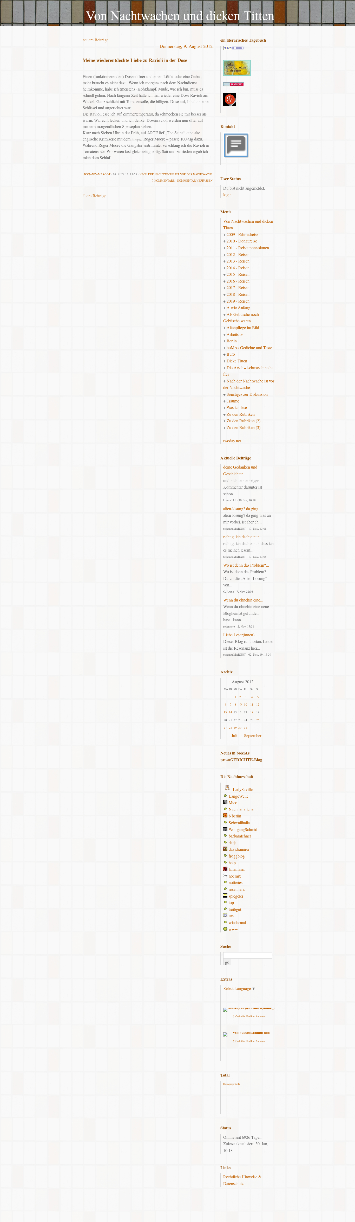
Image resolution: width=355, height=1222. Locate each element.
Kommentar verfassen (195, 180)
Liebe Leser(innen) (238, 634)
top (231, 902)
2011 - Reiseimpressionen (248, 247)
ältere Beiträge (94, 195)
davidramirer (239, 849)
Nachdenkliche (241, 809)
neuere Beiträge (95, 39)
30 (239, 728)
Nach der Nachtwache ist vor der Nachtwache (176, 174)
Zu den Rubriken (241, 414)
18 (251, 712)
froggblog (237, 856)
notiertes (235, 882)
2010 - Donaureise (242, 241)
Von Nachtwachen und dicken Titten (180, 15)
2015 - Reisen (238, 274)
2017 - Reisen (238, 287)
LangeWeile (238, 796)
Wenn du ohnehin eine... (243, 600)
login (227, 194)
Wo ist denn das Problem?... (246, 565)
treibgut (235, 909)
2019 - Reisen (238, 301)
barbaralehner (240, 836)
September (252, 735)
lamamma (237, 869)
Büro (231, 354)
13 (225, 712)
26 (257, 720)
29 (235, 728)
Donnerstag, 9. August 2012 (186, 46)
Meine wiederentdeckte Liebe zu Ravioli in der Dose (135, 60)
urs (231, 915)
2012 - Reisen (238, 254)
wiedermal (237, 922)
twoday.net (232, 440)
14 (230, 712)
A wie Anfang (238, 307)
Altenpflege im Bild (243, 327)
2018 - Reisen (238, 294)
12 (257, 704)
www (233, 929)
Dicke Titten (237, 360)
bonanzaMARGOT (97, 174)
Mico (233, 802)
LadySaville (243, 789)
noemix (235, 876)
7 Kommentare (163, 180)
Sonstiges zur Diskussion (247, 394)
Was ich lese (237, 407)
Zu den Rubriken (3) (243, 427)
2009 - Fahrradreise (242, 234)
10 (245, 704)
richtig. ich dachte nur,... (243, 536)
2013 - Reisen (238, 261)
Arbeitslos (235, 334)
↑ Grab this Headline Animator (249, 1016)
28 (230, 728)
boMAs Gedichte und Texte (249, 347)
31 (245, 728)
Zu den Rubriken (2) (243, 420)
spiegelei (236, 896)
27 (225, 728)
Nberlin (235, 815)
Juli (234, 735)
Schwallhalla (239, 822)
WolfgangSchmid (243, 829)
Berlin (232, 340)
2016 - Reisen (238, 281)
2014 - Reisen (238, 267)
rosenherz (237, 889)
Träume (233, 401)
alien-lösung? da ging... (242, 508)
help (232, 862)
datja (232, 842)
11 (251, 704)
